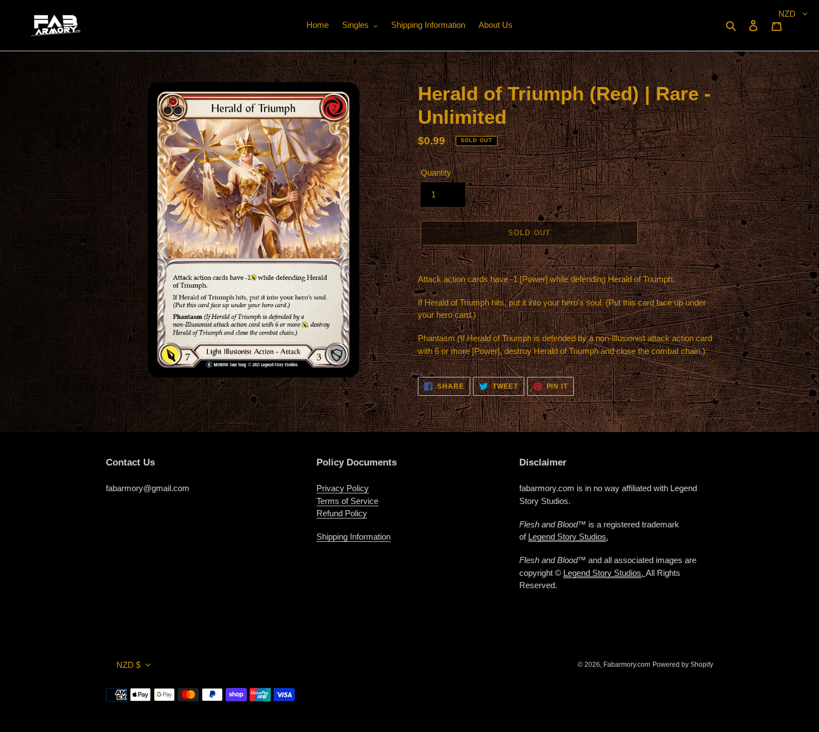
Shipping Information (353, 536)
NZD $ (128, 665)
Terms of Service (347, 501)
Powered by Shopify (682, 664)
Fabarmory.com (626, 664)
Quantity (436, 172)
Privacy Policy (342, 488)
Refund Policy (341, 513)
